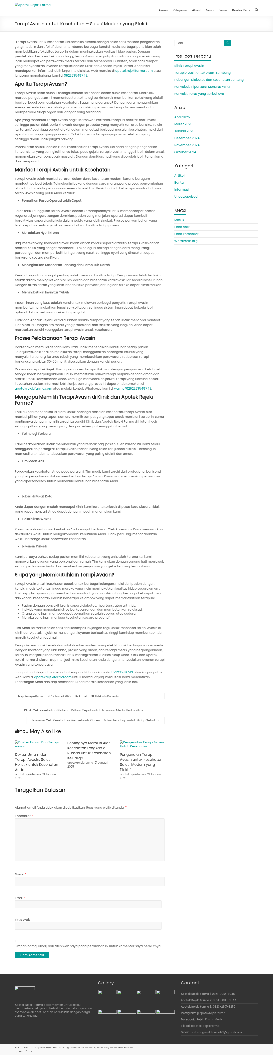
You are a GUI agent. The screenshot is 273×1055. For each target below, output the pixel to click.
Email (20, 898)
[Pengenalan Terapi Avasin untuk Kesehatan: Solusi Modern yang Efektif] (142, 742)
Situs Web (22, 919)
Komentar (24, 816)
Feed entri (182, 227)
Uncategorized (185, 196)
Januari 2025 (184, 131)
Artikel (83, 696)
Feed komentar (186, 234)
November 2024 (187, 145)
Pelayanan (180, 10)
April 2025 (182, 117)
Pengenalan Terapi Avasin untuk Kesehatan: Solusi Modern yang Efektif (141, 762)
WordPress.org (185, 241)
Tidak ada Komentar (107, 696)
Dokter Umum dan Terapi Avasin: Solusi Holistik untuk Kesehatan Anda (36, 762)
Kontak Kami (241, 10)
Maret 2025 (183, 124)
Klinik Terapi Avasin (189, 65)
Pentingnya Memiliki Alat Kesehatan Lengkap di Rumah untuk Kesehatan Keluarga (89, 750)
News (210, 10)
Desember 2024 (187, 138)
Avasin (163, 10)
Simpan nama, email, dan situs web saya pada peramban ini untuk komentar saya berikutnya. (88, 946)
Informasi (181, 189)
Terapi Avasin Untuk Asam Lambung (202, 72)
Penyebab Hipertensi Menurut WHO (202, 86)
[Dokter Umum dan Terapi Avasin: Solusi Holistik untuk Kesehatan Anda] (37, 742)
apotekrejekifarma (32, 696)
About (196, 10)
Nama (21, 874)
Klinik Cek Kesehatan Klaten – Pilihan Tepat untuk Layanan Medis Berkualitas (81, 710)
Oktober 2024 (185, 152)
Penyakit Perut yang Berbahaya (199, 93)
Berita (179, 182)
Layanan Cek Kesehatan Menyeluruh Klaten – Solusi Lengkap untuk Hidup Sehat (95, 720)
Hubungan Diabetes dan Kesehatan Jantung (209, 79)
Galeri (223, 10)
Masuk (179, 220)
